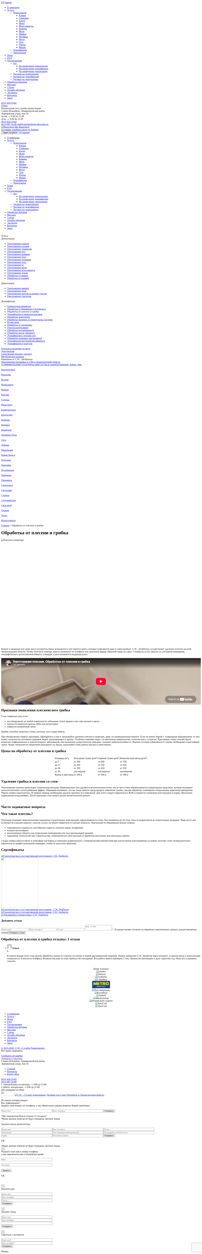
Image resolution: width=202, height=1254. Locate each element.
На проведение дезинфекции (33, 68)
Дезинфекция (20, 50)
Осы (21, 42)
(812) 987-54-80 (9, 124)
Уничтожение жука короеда (21, 270)
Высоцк (5, 395)
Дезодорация (7, 351)
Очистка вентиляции (17, 327)
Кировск (5, 425)
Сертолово (6, 490)
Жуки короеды (26, 26)
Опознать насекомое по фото (15, 348)
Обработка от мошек (17, 275)
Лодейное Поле (9, 435)
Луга (3, 440)
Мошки (22, 34)
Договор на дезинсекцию (26, 74)
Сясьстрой (6, 505)
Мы (21, 127)
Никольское (7, 450)
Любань (5, 445)
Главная (5, 525)
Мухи (22, 39)
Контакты (12, 95)
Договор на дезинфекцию (26, 76)
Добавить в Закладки (11, 1058)
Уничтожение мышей (18, 288)
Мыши (22, 47)
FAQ (9, 58)
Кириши (5, 420)
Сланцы (5, 495)
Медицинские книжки (12, 356)
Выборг (5, 389)
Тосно (4, 515)
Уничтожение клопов (18, 243)
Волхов (5, 379)
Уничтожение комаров (18, 254)
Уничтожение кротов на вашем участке (27, 293)
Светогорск (7, 485)
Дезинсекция (19, 13)
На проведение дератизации (33, 71)
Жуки (22, 23)
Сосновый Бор (8, 500)
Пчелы (22, 44)
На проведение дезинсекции (33, 66)
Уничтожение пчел (16, 262)
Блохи (22, 21)
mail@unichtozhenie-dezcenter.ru (32, 124)
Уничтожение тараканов (19, 249)
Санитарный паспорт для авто (16, 354)
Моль (21, 31)
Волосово (6, 374)
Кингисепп (7, 415)
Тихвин (5, 510)
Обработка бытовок (17, 82)
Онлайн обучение (16, 90)
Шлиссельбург (8, 520)
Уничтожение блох (16, 257)
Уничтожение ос (15, 265)
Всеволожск (7, 384)
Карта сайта (13, 1074)
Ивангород (6, 405)
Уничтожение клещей (18, 246)
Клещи (22, 15)
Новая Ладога (8, 455)
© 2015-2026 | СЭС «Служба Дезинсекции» (23, 1048)
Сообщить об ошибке (12, 1056)
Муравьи (23, 36)
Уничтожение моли (17, 267)
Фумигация (13, 322)
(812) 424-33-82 (9, 103)
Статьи (10, 87)
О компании (13, 7)
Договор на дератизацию (25, 79)
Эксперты (12, 92)
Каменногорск (8, 410)
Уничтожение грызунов (19, 296)
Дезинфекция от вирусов (19, 343)
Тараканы (24, 18)
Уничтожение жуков (17, 273)
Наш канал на (27, 129)
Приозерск (6, 480)
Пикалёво (6, 465)
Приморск (6, 475)
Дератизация (19, 52)
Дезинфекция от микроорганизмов (24, 314)
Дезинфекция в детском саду (21, 335)
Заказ (9, 98)
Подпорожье (7, 470)
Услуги (10, 10)
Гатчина (5, 400)
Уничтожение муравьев (19, 259)
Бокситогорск (8, 369)
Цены (10, 55)
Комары (23, 29)
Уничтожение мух (16, 251)
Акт (15, 63)
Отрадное (6, 460)
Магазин (11, 84)
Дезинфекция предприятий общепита (26, 341)
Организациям (14, 60)
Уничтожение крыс (17, 291)
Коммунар (6, 430)
